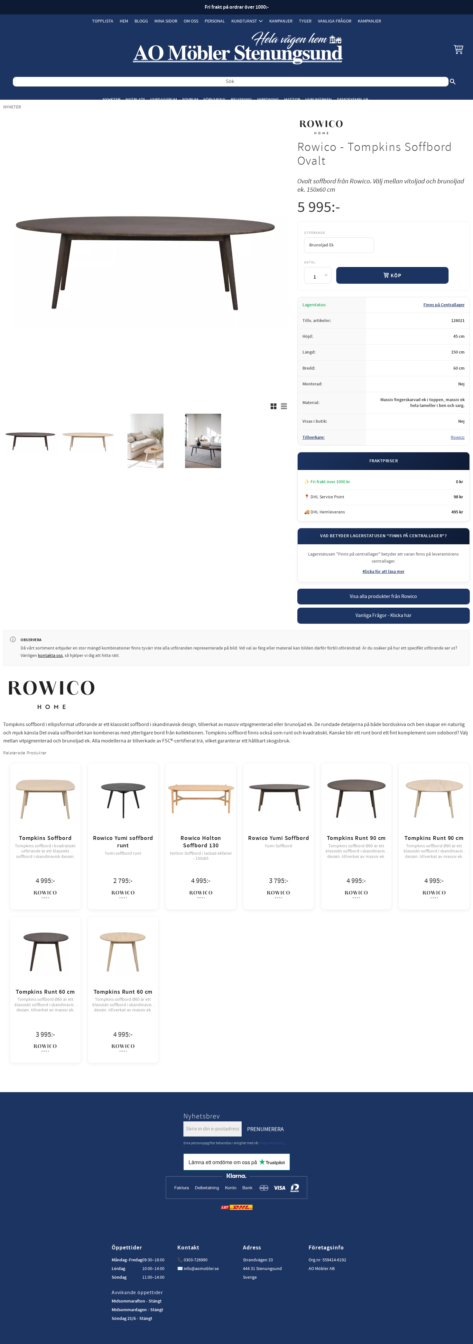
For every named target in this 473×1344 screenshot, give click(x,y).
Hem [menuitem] (124, 21)
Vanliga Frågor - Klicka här (384, 615)
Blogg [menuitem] (141, 21)
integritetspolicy (271, 1143)
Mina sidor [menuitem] (165, 21)
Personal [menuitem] (215, 21)
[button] (458, 49)
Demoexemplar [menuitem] (352, 100)
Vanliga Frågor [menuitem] (334, 21)
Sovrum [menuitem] (190, 100)
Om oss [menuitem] (191, 21)
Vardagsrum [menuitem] (163, 100)
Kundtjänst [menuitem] (244, 21)
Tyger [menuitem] (305, 21)
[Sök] (453, 82)
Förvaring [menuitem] (214, 100)
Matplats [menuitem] (135, 100)
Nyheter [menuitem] (111, 100)
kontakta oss (50, 655)
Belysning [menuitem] (241, 100)
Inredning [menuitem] (268, 100)
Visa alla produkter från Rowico (383, 596)
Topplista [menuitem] (102, 21)
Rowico (458, 437)
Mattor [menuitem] (292, 100)
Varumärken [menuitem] (318, 100)
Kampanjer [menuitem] (280, 21)
